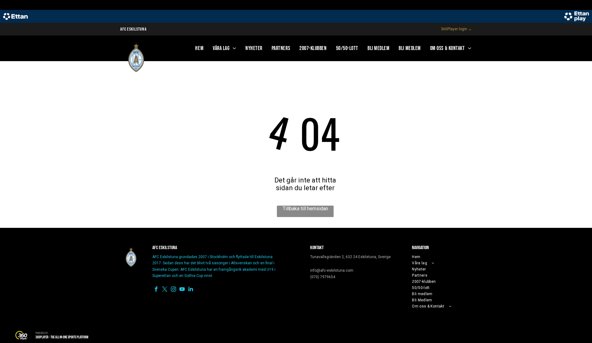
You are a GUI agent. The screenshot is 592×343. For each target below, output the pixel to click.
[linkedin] (191, 290)
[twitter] (165, 290)
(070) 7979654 (322, 277)
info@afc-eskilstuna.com (331, 270)
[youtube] (182, 290)
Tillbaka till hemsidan (305, 208)
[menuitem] (199, 48)
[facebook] (156, 290)
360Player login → (456, 29)
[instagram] (173, 290)
